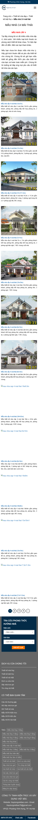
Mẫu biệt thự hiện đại (11, 753)
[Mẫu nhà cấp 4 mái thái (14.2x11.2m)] (19, 175)
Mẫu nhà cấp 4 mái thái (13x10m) (12, 282)
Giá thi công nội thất (10, 781)
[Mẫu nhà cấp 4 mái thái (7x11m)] (19, 220)
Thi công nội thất (24, 765)
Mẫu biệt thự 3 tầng (27, 750)
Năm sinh (7, 628)
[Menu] (35, 7)
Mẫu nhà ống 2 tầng (14, 730)
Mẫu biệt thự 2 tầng (10, 750)
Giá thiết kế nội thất (24, 769)
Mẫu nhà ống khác (10, 742)
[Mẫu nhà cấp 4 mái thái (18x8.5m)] (19, 399)
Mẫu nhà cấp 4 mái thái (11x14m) (12, 148)
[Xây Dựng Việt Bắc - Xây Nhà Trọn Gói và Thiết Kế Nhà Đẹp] (12, 7)
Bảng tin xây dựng (10, 789)
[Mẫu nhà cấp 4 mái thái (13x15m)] (19, 533)
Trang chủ (7, 16)
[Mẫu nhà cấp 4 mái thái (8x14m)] (19, 444)
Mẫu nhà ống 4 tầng (27, 734)
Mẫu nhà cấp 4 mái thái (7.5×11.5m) (13, 595)
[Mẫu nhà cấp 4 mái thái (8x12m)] (19, 310)
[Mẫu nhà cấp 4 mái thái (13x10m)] (19, 265)
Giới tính (7, 637)
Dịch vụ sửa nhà (23, 761)
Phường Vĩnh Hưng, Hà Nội (19, 2)
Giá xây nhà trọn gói (10, 773)
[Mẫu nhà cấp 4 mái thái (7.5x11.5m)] (19, 578)
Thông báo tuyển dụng (11, 785)
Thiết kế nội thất (9, 761)
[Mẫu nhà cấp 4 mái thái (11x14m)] (19, 131)
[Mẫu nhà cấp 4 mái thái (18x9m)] (19, 488)
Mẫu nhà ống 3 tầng (10, 734)
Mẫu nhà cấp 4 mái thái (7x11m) (11, 238)
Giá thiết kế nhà (9, 769)
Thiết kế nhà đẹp (20, 16)
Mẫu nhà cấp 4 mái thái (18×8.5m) (12, 416)
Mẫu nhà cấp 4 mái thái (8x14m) (11, 461)
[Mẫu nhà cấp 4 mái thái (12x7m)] (19, 86)
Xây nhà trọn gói (9, 765)
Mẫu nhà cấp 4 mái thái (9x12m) (11, 372)
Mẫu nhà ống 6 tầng (27, 738)
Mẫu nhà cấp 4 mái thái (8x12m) (11, 327)
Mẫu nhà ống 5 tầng (10, 738)
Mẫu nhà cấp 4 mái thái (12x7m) (11, 103)
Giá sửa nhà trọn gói (10, 777)
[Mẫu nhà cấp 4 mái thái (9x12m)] (19, 354)
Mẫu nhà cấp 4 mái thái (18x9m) (11, 506)
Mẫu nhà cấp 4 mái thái (11, 746)
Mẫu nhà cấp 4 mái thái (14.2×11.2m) (13, 193)
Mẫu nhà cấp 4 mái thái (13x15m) (12, 550)
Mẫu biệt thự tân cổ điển (12, 757)
